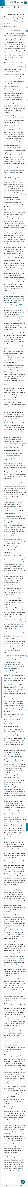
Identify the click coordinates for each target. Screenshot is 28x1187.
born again (8, 912)
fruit (22, 622)
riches (13, 1000)
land (14, 102)
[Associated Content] (27, 31)
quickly (21, 564)
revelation (8, 839)
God (24, 65)
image (6, 397)
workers (7, 600)
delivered (11, 118)
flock (8, 1118)
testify (21, 453)
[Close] (2, 20)
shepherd (7, 669)
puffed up (10, 658)
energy (11, 768)
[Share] (2, 29)
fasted (6, 824)
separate (7, 1063)
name (8, 691)
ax (20, 958)
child (22, 714)
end (8, 288)
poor (6, 1033)
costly (21, 994)
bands (6, 195)
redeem (15, 534)
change (15, 266)
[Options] (25, 7)
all (8, 610)
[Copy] (2, 27)
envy (6, 560)
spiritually (9, 298)
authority (10, 95)
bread (16, 626)
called (16, 671)
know (15, 803)
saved (18, 233)
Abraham (16, 470)
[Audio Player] (23, 1182)
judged (10, 325)
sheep (16, 666)
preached (19, 273)
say (14, 356)
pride (6, 541)
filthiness (7, 448)
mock (11, 580)
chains (22, 195)
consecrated (8, 89)
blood (9, 446)
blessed (7, 342)
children (7, 497)
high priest (12, 91)
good (14, 722)
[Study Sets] (15, 7)
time (20, 590)
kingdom (14, 953)
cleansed (10, 529)
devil (17, 705)
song (23, 509)
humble (7, 527)
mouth (9, 254)
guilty (13, 458)
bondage (15, 128)
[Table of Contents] (2, 7)
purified (7, 423)
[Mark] (2, 23)
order (10, 890)
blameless (14, 519)
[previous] (7, 1185)
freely (14, 628)
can (6, 513)
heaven (21, 953)
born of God (20, 298)
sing (11, 225)
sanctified (8, 1021)
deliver (12, 65)
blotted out (17, 1068)
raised (16, 321)
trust (21, 282)
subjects (20, 407)
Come (16, 620)
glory (15, 924)
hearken (12, 675)
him (20, 1146)
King (16, 932)
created (22, 312)
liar (15, 714)
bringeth (17, 644)
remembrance (16, 157)
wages (13, 752)
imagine (14, 351)
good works (11, 732)
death (12, 756)
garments (14, 419)
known (10, 820)
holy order (8, 785)
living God (15, 284)
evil (20, 724)
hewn (18, 965)
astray (9, 666)
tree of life (17, 1171)
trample (17, 985)
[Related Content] (21, 7)
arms (19, 610)
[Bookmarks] (18, 7)
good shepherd (18, 689)
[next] (21, 1185)
